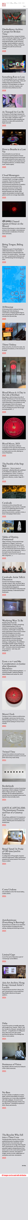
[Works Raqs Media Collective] (4, 4)
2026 (4, 51)
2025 (4, 125)
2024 (4, 726)
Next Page (24, 1166)
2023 (4, 1158)
